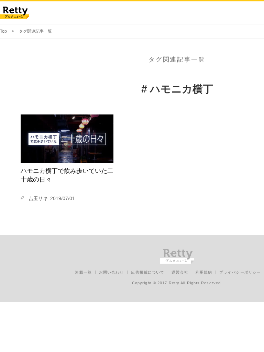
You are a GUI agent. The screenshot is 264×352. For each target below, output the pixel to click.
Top (3, 31)
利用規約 (204, 272)
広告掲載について (147, 272)
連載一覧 (83, 272)
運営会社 (180, 272)
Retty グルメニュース (14, 13)
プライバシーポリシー (240, 272)
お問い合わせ (111, 272)
